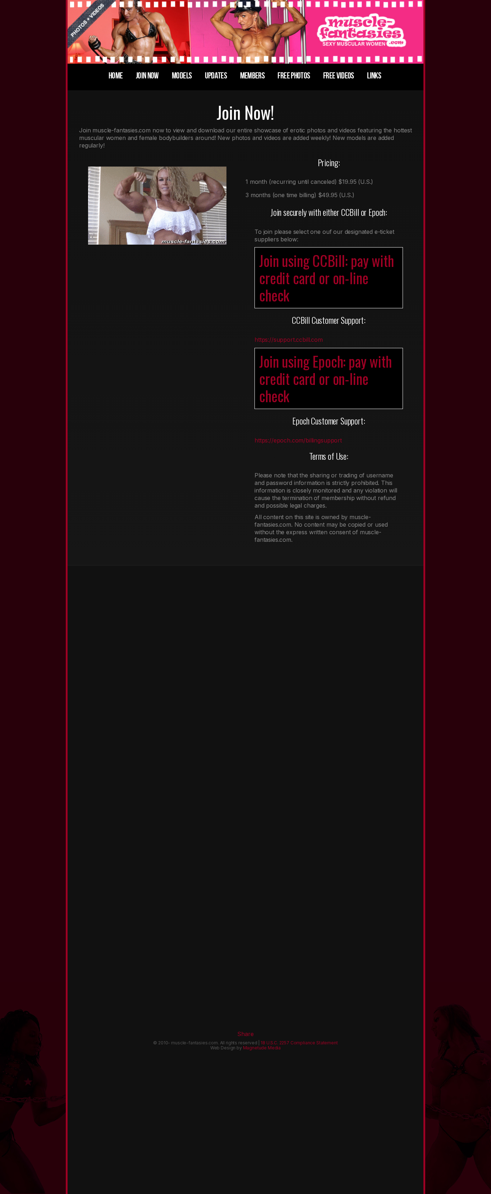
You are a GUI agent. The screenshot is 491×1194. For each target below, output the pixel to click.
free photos (293, 76)
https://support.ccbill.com (288, 339)
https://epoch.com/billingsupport (298, 440)
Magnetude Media (262, 1047)
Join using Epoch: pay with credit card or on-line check (325, 378)
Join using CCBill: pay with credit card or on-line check (326, 278)
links (374, 76)
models (182, 76)
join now (147, 76)
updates (216, 76)
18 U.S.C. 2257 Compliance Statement (299, 1042)
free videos (338, 76)
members (252, 76)
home (116, 76)
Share (245, 1034)
